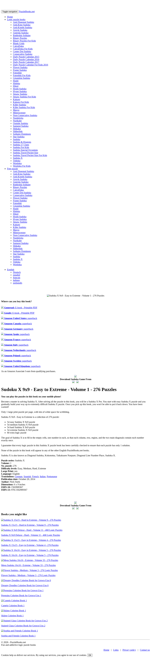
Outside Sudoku (20, 123)
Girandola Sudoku (21, 78)
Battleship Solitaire (22, 35)
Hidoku (16, 83)
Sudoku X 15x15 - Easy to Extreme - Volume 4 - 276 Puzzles (30, 545)
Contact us (145, 650)
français (16, 277)
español (16, 275)
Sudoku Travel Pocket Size (25, 152)
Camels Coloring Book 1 (12, 605)
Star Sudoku (18, 136)
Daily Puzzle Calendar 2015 (26, 56)
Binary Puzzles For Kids (24, 41)
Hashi (15, 80)
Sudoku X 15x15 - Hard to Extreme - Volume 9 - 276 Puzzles (30, 525)
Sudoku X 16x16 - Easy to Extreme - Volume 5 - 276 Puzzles (30, 555)
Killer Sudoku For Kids (24, 107)
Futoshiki (17, 72)
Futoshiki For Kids (22, 75)
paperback (20, 318)
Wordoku (17, 163)
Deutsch (17, 272)
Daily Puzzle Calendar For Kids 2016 (30, 64)
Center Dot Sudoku (22, 51)
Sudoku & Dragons (22, 142)
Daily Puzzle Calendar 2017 (26, 62)
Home (10, 17)
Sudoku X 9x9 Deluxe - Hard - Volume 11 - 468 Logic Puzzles (30, 535)
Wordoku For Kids (22, 166)
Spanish (27, 476)
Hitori (15, 86)
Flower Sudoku (20, 67)
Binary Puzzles (20, 38)
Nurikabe (17, 120)
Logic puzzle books (16, 19)
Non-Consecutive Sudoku (25, 115)
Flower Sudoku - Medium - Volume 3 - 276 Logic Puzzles (28, 575)
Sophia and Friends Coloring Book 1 (18, 635)
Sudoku (16, 139)
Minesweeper (19, 112)
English (10, 269)
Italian (43, 476)
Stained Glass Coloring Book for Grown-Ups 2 (23, 625)
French (35, 476)
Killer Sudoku (19, 104)
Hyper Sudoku (20, 91)
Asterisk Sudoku (20, 33)
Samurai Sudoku (20, 126)
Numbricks (18, 118)
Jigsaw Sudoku (20, 94)
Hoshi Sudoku (19, 88)
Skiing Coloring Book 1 (12, 615)
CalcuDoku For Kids (23, 49)
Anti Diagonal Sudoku (23, 22)
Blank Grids (18, 43)
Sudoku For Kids (21, 147)
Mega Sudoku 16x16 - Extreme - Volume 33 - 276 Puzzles (28, 565)
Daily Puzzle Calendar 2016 (26, 59)
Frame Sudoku (20, 70)
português (17, 283)
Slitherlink (18, 131)
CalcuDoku (18, 46)
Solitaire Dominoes (22, 134)
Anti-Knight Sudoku (22, 27)
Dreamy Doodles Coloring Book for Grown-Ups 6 (25, 585)
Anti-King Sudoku (21, 25)
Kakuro (16, 99)
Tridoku (16, 160)
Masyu (16, 110)
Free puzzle (12, 168)
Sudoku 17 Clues (21, 144)
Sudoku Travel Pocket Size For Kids (30, 155)
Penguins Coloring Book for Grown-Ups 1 (21, 595)
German (18, 476)
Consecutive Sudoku (22, 54)
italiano (16, 280)
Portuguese (52, 476)
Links (116, 650)
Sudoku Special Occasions (25, 150)
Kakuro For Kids (21, 102)
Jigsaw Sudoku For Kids (24, 96)
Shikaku (17, 128)
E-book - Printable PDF (20, 307)
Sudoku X (18, 158)
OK (89, 655)
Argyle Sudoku (20, 30)
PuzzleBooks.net (27, 11)
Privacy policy (129, 650)
